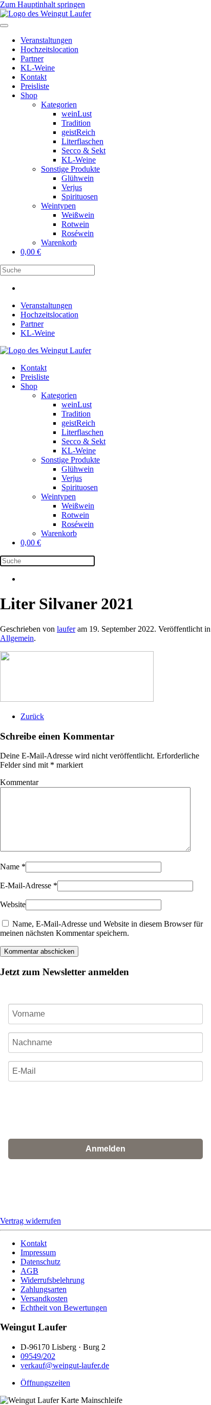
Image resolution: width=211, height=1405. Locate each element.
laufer (66, 629)
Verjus (71, 187)
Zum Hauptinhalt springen (42, 4)
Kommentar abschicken (39, 951)
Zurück (32, 716)
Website (13, 904)
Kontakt (33, 77)
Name (13, 866)
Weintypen (58, 205)
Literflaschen (82, 141)
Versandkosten (44, 1298)
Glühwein (77, 178)
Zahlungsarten (43, 1289)
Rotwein (75, 224)
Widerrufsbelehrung (52, 1280)
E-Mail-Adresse (28, 885)
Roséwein (77, 233)
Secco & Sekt (83, 150)
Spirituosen (79, 196)
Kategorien (59, 104)
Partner (32, 58)
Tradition (76, 123)
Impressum (38, 1252)
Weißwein (77, 215)
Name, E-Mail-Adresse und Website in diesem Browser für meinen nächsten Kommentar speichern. (101, 928)
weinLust (76, 113)
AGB (71, 1195)
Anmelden (105, 1148)
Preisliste (34, 86)
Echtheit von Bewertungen (63, 1307)
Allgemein (17, 638)
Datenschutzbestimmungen (123, 1195)
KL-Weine (37, 67)
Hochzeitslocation (49, 49)
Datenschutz (40, 1261)
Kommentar (19, 782)
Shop (28, 95)
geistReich (78, 132)
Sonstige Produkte (70, 169)
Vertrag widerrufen (30, 1220)
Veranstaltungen (46, 40)
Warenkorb (59, 242)
